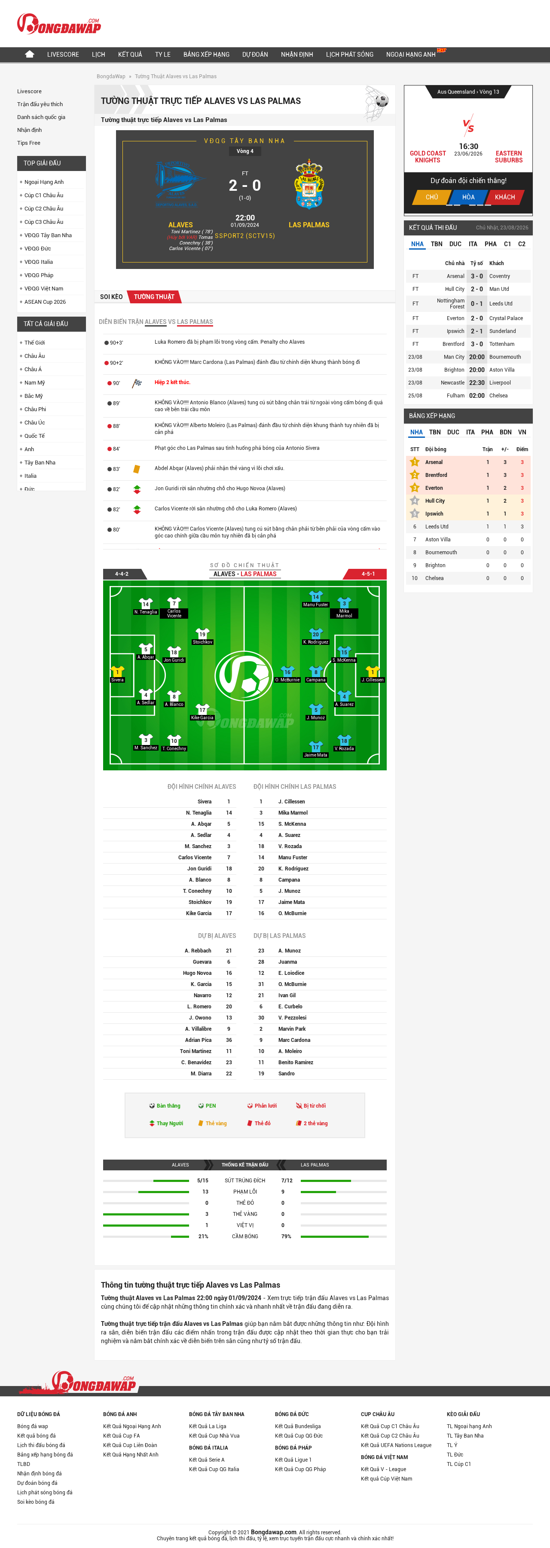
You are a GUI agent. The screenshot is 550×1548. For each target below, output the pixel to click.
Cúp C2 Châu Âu (43, 208)
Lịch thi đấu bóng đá (41, 1445)
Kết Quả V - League (383, 1469)
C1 (507, 244)
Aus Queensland (457, 92)
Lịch (98, 54)
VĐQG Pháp (38, 275)
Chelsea (498, 396)
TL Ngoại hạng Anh (469, 1426)
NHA (417, 244)
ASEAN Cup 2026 (45, 302)
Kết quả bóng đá (36, 1436)
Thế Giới (34, 342)
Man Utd (499, 289)
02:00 (477, 395)
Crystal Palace (506, 318)
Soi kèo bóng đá (36, 1502)
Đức (29, 489)
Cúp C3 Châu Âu (43, 222)
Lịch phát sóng (349, 54)
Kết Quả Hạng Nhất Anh (131, 1455)
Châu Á (33, 369)
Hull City (454, 289)
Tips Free (28, 143)
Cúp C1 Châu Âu (43, 195)
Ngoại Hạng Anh (411, 54)
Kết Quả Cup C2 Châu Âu (390, 1436)
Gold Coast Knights (428, 157)
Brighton (454, 370)
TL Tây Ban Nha (465, 1436)
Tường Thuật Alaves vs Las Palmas (176, 76)
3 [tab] (464, 205)
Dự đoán (255, 54)
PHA (491, 244)
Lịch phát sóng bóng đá (45, 1493)
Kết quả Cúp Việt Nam (386, 1479)
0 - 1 (477, 303)
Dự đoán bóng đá (37, 1483)
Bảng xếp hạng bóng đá (45, 1455)
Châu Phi (35, 409)
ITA (473, 244)
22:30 (477, 382)
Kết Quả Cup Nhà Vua (214, 1436)
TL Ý (452, 1445)
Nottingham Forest (450, 304)
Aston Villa (502, 370)
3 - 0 (477, 276)
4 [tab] (472, 205)
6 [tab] (488, 205)
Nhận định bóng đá (39, 1474)
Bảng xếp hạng (206, 54)
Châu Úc (34, 422)
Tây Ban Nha (39, 462)
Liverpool (500, 383)
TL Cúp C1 (459, 1464)
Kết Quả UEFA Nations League (396, 1445)
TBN (437, 244)
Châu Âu (34, 356)
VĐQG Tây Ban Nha (48, 235)
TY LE (163, 54)
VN (522, 432)
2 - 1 (477, 331)
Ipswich (455, 331)
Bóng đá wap (32, 1426)
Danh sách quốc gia (41, 117)
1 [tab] (449, 205)
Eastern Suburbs (509, 157)
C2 (522, 244)
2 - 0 (477, 289)
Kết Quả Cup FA (121, 1436)
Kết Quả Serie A (207, 1460)
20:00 (477, 357)
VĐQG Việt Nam (43, 288)
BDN (506, 432)
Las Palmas (309, 225)
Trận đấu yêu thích (40, 104)
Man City (454, 357)
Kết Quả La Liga (207, 1426)
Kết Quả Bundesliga (298, 1426)
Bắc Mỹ (33, 396)
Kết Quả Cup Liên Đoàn (130, 1445)
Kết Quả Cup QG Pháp (300, 1469)
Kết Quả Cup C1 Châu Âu (390, 1426)
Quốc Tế (34, 436)
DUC (455, 244)
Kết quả (130, 54)
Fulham (455, 396)
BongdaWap (111, 76)
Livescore (63, 54)
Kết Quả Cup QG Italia (214, 1469)
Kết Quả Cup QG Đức (299, 1436)
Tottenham (501, 344)
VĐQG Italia (38, 262)
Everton (455, 318)
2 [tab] (457, 205)
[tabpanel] (468, 149)
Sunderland (502, 331)
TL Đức (455, 1455)
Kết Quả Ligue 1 (293, 1460)
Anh (29, 449)
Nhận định (297, 54)
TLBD (23, 1464)
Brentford (453, 344)
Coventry (499, 276)
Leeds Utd (501, 304)
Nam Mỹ (34, 382)
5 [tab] (480, 205)
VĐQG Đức (37, 248)
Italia (30, 476)
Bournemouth (505, 357)
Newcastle (452, 383)
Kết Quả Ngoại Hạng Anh (132, 1426)
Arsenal (455, 276)
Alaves (180, 225)
